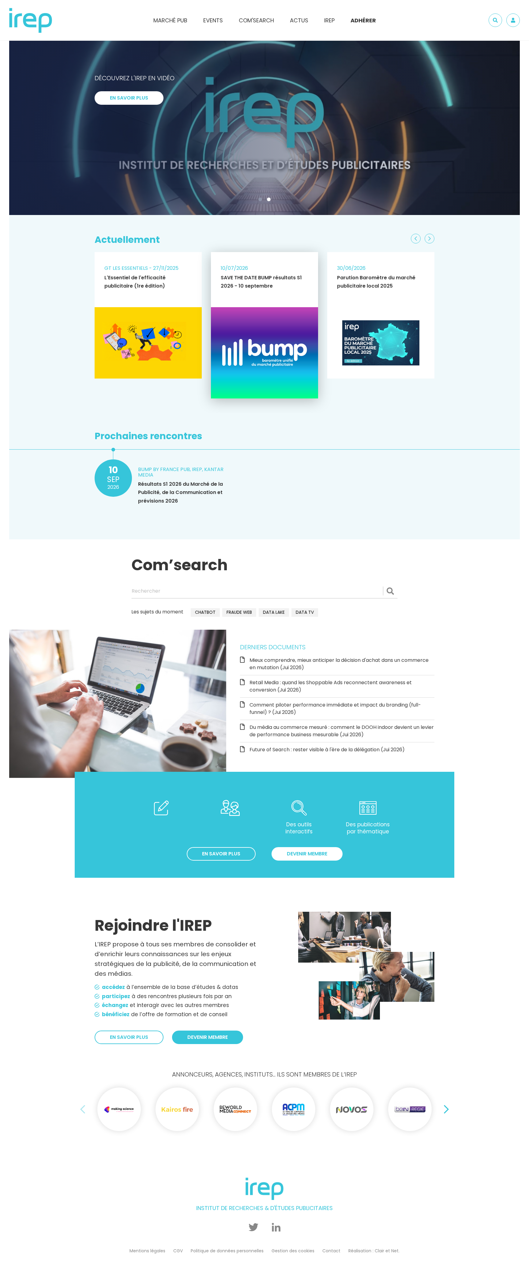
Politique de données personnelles (227, 1251)
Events (213, 20)
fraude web (239, 612)
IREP (329, 20)
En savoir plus (129, 97)
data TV (305, 612)
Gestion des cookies (293, 1251)
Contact (331, 1251)
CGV (178, 1251)
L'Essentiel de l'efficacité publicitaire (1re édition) (135, 281)
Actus (299, 20)
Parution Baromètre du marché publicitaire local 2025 (376, 281)
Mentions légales (147, 1251)
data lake (274, 612)
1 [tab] (261, 201)
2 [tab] (270, 201)
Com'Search (256, 20)
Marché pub (170, 20)
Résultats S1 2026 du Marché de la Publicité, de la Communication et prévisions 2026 (180, 492)
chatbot (205, 612)
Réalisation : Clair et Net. (374, 1251)
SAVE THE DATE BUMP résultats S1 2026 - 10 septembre (261, 281)
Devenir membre (307, 853)
